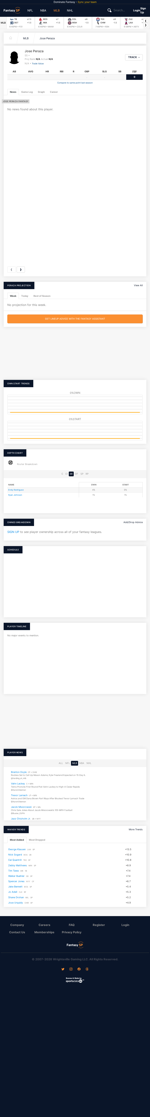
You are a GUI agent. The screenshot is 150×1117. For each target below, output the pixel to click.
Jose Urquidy (15, 902)
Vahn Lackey (18, 783)
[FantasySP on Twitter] (63, 969)
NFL (30, 10)
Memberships (44, 932)
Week (13, 296)
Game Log (27, 92)
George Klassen (17, 849)
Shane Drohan (16, 897)
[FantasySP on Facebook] (79, 969)
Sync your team (87, 1)
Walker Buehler (16, 876)
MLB (57, 10)
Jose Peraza (47, 38)
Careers (44, 925)
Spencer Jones (16, 881)
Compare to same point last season (75, 82)
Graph (41, 92)
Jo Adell (12, 892)
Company (17, 925)
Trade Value (38, 63)
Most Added (17, 839)
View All (138, 285)
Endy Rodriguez (16, 490)
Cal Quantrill (15, 860)
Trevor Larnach (19, 795)
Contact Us (17, 932)
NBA (43, 10)
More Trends (136, 829)
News (13, 92)
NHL (70, 10)
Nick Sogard (15, 854)
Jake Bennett (15, 886)
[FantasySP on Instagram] (71, 969)
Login (136, 10)
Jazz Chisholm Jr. (21, 818)
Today (24, 296)
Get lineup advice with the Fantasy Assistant (75, 318)
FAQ (72, 925)
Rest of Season (41, 296)
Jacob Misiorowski (21, 807)
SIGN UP (13, 532)
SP (81, 473)
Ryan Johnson (15, 495)
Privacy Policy (71, 932)
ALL (61, 763)
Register (99, 925)
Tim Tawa (13, 870)
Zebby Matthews (17, 865)
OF (76, 473)
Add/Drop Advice (133, 522)
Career (54, 92)
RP (87, 473)
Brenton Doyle (19, 772)
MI (71, 473)
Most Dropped (37, 839)
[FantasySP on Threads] (87, 969)
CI (66, 473)
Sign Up (143, 10)
